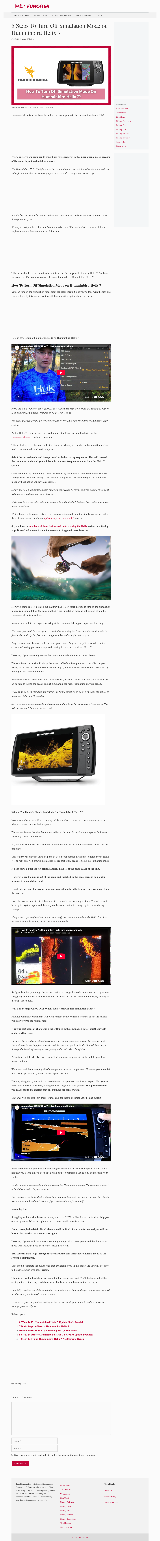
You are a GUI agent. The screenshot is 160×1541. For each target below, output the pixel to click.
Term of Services (111, 1502)
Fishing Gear (40, 15)
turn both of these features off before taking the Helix (58, 526)
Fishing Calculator (123, 121)
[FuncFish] (32, 6)
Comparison (121, 112)
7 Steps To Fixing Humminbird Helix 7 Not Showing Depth (51, 1339)
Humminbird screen (21, 437)
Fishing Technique (61, 15)
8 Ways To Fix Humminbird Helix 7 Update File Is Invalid (51, 1322)
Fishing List (121, 129)
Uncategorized (122, 146)
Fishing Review (83, 15)
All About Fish (21, 15)
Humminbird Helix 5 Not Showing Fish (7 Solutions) (48, 1330)
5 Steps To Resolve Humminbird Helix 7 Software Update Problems (56, 1334)
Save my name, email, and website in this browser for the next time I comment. (55, 1455)
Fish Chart (120, 116)
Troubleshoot (121, 142)
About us (108, 1490)
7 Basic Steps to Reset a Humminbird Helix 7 (44, 1326)
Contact (100, 15)
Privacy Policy (110, 1496)
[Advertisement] (61, 137)
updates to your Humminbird (59, 518)
